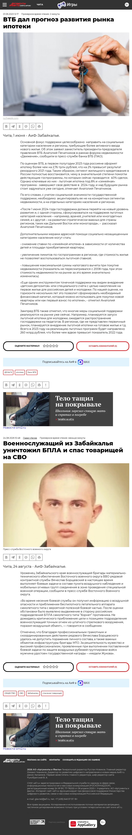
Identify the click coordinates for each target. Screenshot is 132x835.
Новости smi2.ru (14, 427)
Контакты (54, 760)
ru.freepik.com (10, 118)
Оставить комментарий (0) (103, 346)
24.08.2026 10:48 (11, 438)
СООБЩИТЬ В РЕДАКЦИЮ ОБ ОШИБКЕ (81, 760)
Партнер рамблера (57, 822)
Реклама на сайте (37, 760)
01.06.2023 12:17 (11, 14)
